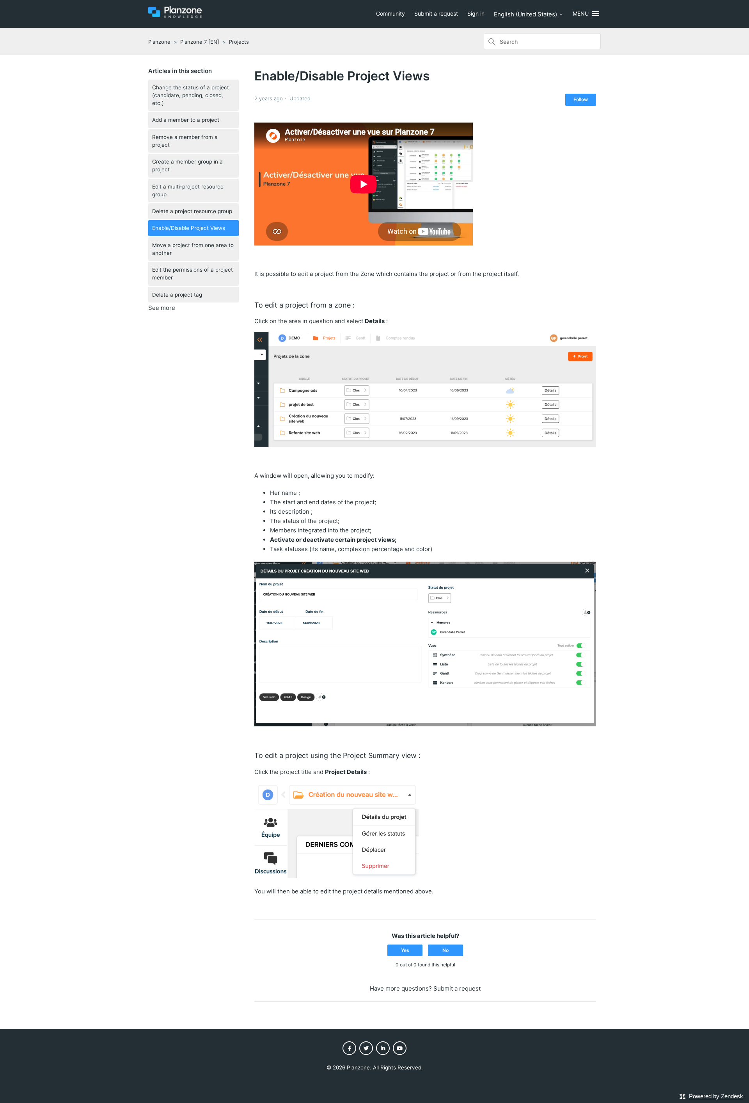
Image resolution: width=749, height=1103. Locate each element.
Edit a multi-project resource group (188, 190)
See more (161, 307)
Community (390, 13)
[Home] (175, 16)
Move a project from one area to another (193, 249)
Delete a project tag (177, 295)
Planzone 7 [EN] (199, 42)
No (445, 950)
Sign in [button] (476, 13)
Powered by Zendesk (716, 1096)
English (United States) (526, 14)
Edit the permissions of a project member (192, 274)
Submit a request (436, 13)
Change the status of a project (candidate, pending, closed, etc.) (190, 95)
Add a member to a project (185, 120)
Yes (405, 950)
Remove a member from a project (185, 141)
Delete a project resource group (192, 211)
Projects (239, 42)
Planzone (159, 42)
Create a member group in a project (187, 165)
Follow (580, 99)
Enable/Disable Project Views (188, 228)
